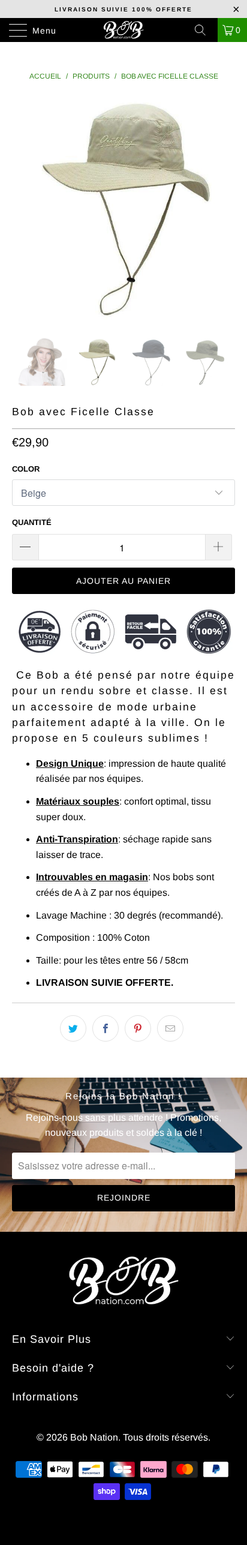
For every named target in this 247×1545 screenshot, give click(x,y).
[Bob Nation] (123, 30)
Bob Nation (94, 1437)
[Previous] (23, 208)
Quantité (32, 522)
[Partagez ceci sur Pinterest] (138, 1028)
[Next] (223, 208)
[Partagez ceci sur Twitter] (73, 1028)
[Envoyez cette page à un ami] (170, 1028)
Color (26, 468)
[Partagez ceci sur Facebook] (105, 1028)
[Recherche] (204, 30)
